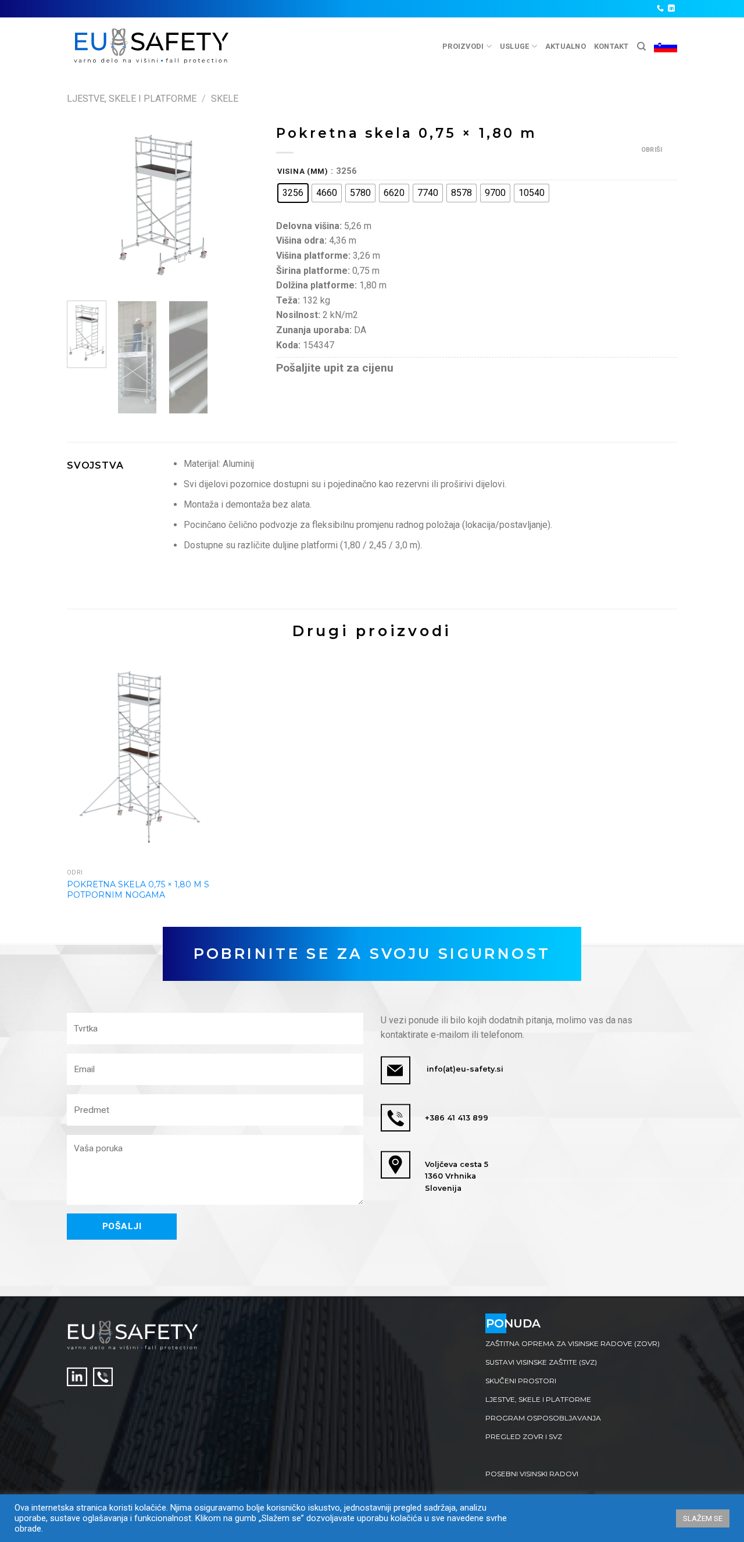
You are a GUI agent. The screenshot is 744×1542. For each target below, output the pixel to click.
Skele (224, 98)
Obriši (652, 150)
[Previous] (85, 205)
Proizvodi (463, 46)
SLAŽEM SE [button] (702, 1518)
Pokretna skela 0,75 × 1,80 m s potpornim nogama (138, 889)
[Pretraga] (641, 46)
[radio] (292, 193)
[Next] (240, 205)
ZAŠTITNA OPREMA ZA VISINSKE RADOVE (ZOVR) (572, 1343)
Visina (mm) (302, 171)
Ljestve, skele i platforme (131, 98)
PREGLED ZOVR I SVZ (523, 1436)
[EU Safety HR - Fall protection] (152, 46)
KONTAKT (611, 46)
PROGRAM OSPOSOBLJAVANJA (543, 1418)
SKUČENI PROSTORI (520, 1380)
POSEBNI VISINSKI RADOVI (531, 1473)
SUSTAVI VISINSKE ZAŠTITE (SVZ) (541, 1362)
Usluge (515, 46)
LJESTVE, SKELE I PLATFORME (538, 1399)
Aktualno (565, 46)
